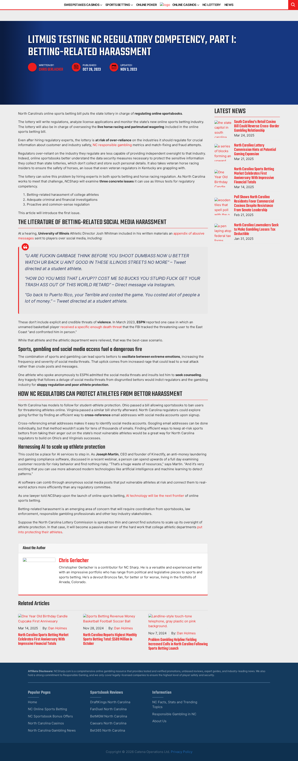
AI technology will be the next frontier (155, 496)
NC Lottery (211, 5)
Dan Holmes (57, 628)
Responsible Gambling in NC (174, 714)
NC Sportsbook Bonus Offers (50, 716)
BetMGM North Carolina (108, 716)
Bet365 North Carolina (107, 730)
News (228, 5)
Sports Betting (117, 5)
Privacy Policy (181, 752)
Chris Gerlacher (51, 69)
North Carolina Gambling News (52, 730)
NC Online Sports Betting (47, 709)
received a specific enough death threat (91, 327)
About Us (159, 721)
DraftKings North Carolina (110, 702)
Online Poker (146, 5)
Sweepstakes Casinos (81, 5)
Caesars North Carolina (108, 723)
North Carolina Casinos (46, 723)
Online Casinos (184, 5)
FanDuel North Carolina (108, 709)
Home (32, 702)
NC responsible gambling (112, 145)
